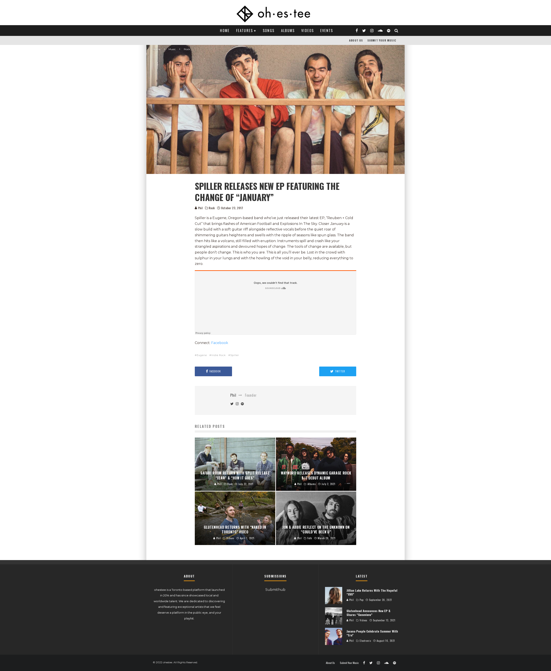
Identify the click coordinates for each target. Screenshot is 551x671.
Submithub (275, 590)
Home (225, 30)
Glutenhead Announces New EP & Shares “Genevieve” (368, 612)
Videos (307, 30)
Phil (200, 208)
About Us (356, 40)
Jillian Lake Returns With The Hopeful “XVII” (372, 592)
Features (244, 30)
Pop (362, 599)
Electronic (365, 640)
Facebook (219, 343)
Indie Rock (218, 355)
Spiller (234, 355)
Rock (212, 208)
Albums (288, 30)
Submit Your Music (381, 40)
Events (326, 30)
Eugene (202, 355)
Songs (269, 30)
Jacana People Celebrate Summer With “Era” (372, 633)
